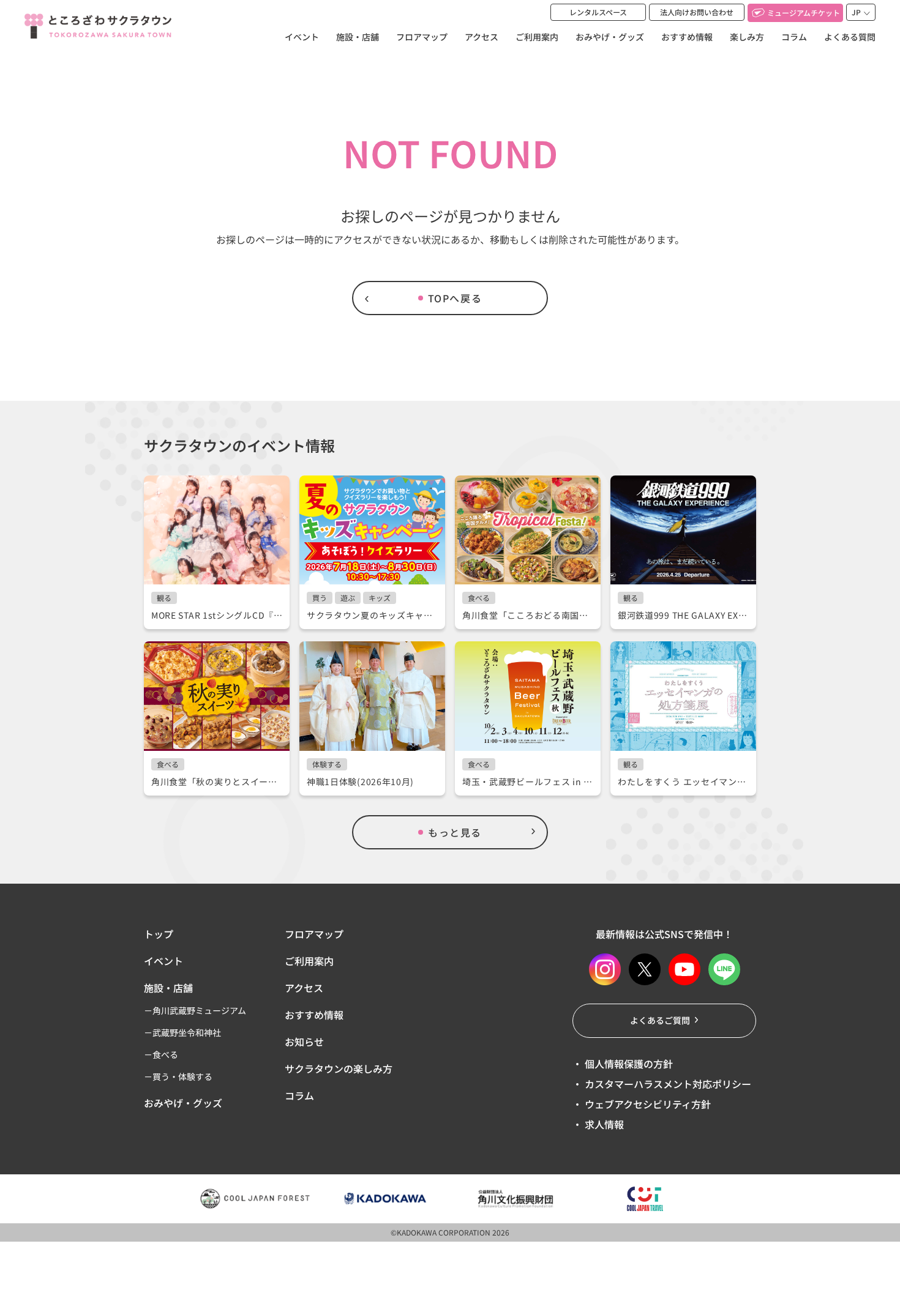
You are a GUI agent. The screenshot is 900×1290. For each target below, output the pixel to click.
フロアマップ (422, 37)
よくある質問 (850, 37)
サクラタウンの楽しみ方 (338, 1068)
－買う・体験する (178, 1076)
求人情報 (603, 1124)
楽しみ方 (747, 37)
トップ (158, 933)
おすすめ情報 (687, 37)
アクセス (481, 37)
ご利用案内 (537, 37)
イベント (302, 37)
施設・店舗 (357, 37)
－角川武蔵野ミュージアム (195, 1010)
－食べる (161, 1054)
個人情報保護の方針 (627, 1063)
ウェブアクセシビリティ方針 (646, 1104)
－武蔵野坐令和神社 (182, 1032)
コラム (794, 37)
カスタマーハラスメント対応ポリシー (666, 1083)
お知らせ (304, 1041)
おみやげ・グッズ (610, 37)
